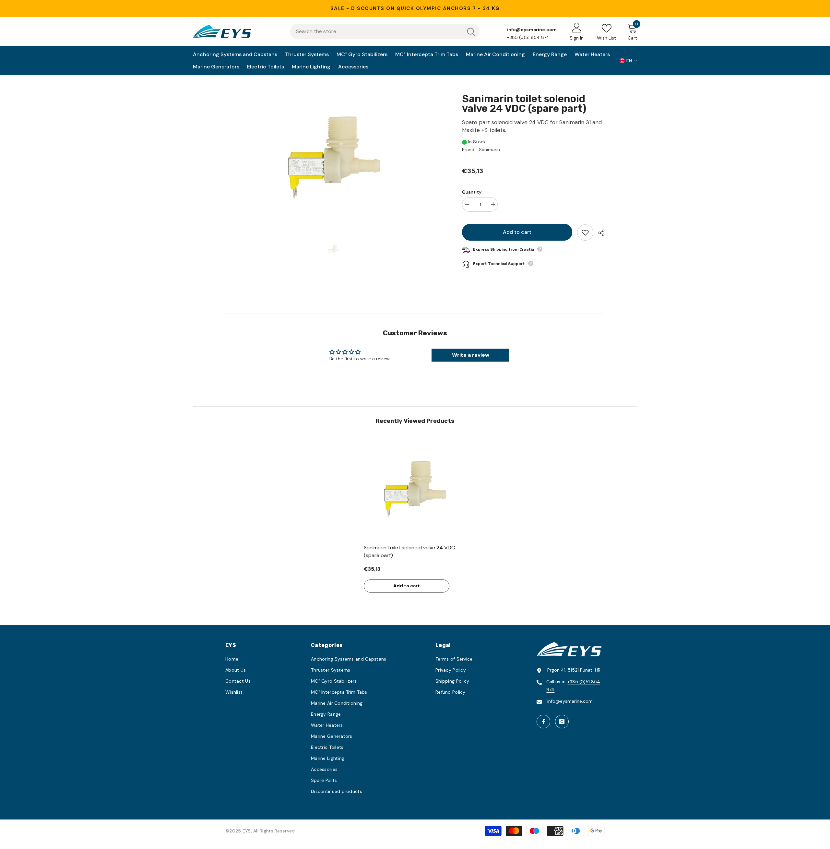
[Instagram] (562, 721)
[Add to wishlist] (585, 232)
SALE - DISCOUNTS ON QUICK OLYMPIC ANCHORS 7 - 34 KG (415, 8)
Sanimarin (489, 149)
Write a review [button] (470, 355)
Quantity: (472, 192)
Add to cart (517, 232)
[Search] (385, 31)
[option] (334, 158)
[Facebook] (543, 721)
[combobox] (376, 31)
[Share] (599, 233)
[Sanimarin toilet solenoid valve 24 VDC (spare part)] (415, 489)
